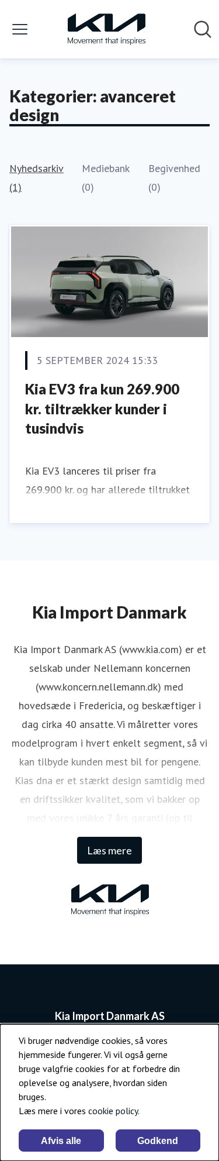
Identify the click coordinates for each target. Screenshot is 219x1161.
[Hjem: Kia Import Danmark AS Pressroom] (106, 29)
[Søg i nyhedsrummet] (202, 29)
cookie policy (113, 1111)
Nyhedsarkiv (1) (36, 178)
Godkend (157, 1141)
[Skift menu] (20, 29)
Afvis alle (61, 1141)
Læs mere (109, 850)
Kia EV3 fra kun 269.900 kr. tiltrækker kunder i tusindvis (102, 408)
